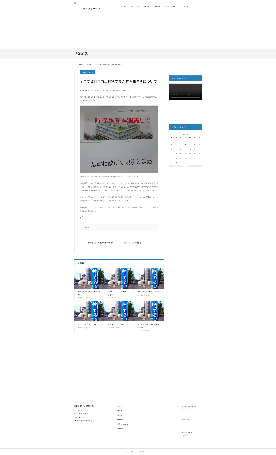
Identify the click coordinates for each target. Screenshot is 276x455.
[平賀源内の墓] (174, 436)
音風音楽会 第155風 (115, 324)
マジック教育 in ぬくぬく (87, 324)
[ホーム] (75, 65)
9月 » (194, 166)
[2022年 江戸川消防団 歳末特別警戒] (149, 311)
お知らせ (146, 6)
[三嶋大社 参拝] (174, 423)
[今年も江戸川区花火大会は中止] (89, 278)
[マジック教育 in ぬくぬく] (89, 311)
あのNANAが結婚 (189, 407)
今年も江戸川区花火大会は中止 (89, 293)
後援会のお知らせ (171, 6)
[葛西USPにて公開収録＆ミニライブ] (119, 278)
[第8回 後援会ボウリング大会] (149, 278)
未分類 (91, 72)
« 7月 (176, 166)
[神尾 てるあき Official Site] (90, 6)
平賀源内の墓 (187, 432)
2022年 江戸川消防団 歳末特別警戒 (148, 325)
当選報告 (185, 6)
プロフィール (134, 6)
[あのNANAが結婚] (174, 410)
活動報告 (157, 6)
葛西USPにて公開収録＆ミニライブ (119, 293)
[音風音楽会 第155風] (119, 311)
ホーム (122, 6)
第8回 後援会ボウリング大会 (149, 292)
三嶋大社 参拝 (187, 420)
